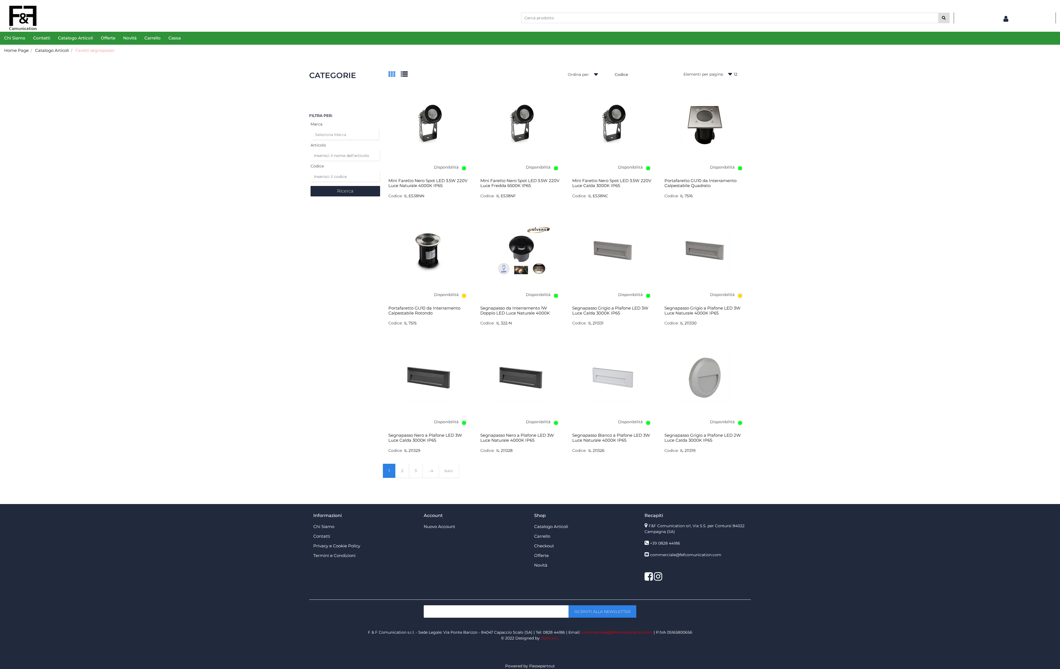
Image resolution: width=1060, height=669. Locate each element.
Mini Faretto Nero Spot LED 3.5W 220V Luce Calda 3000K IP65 (611, 183)
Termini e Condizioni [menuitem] (334, 555)
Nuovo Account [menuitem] (439, 526)
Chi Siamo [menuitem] (14, 38)
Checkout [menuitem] (544, 545)
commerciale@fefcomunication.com (685, 554)
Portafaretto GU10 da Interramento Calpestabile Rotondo (424, 311)
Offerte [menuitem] (108, 38)
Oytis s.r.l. (550, 638)
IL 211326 (596, 450)
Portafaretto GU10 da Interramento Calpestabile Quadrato (700, 183)
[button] (944, 18)
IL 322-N (504, 323)
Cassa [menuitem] (174, 38)
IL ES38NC (598, 195)
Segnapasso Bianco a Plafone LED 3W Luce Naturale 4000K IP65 (611, 438)
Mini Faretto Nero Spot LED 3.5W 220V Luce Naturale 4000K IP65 (427, 183)
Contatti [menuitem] (41, 38)
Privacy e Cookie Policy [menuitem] (336, 545)
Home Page (16, 50)
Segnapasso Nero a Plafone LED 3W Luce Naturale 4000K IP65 (517, 438)
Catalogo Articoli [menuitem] (75, 38)
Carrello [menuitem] (152, 38)
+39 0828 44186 (665, 543)
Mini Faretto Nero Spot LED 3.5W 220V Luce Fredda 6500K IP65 (519, 183)
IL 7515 (410, 323)
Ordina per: (578, 74)
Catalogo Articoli (52, 50)
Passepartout (542, 665)
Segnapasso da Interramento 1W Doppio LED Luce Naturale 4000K (515, 311)
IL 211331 (595, 323)
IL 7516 (686, 195)
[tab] (394, 74)
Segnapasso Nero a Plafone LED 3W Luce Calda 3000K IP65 (425, 438)
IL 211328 (504, 450)
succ (448, 470)
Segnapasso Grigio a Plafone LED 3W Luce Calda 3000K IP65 (610, 311)
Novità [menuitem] (130, 38)
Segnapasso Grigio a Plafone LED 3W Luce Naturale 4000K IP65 (702, 311)
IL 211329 (412, 450)
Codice (317, 166)
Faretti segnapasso (94, 50)
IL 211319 (688, 450)
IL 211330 (688, 323)
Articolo (318, 145)
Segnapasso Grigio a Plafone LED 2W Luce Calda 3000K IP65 (702, 438)
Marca (316, 124)
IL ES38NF (506, 195)
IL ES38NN (414, 195)
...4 (430, 470)
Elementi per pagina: (703, 74)
